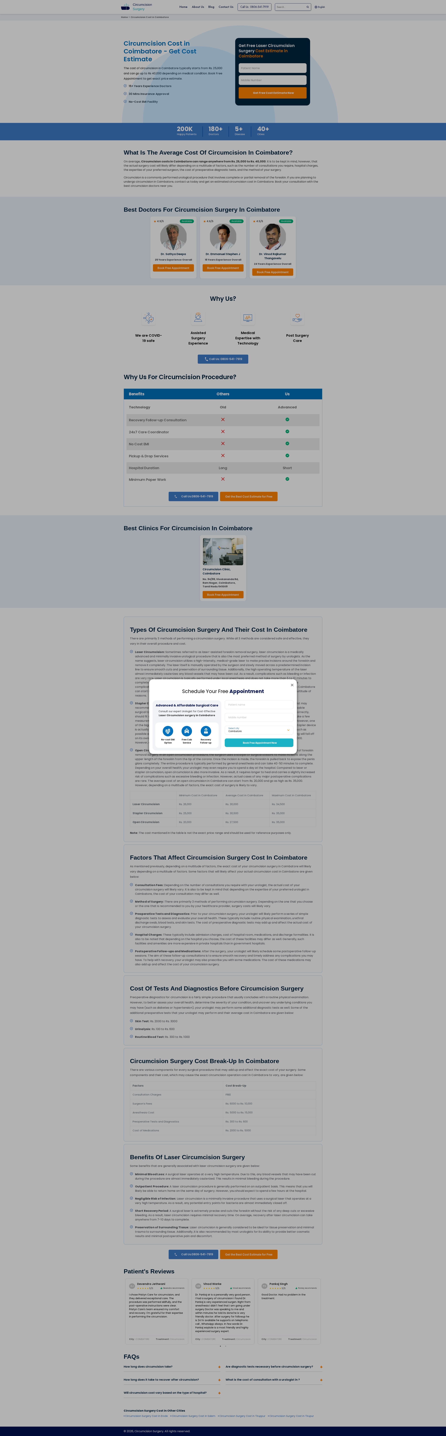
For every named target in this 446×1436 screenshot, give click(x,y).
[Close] (292, 685)
